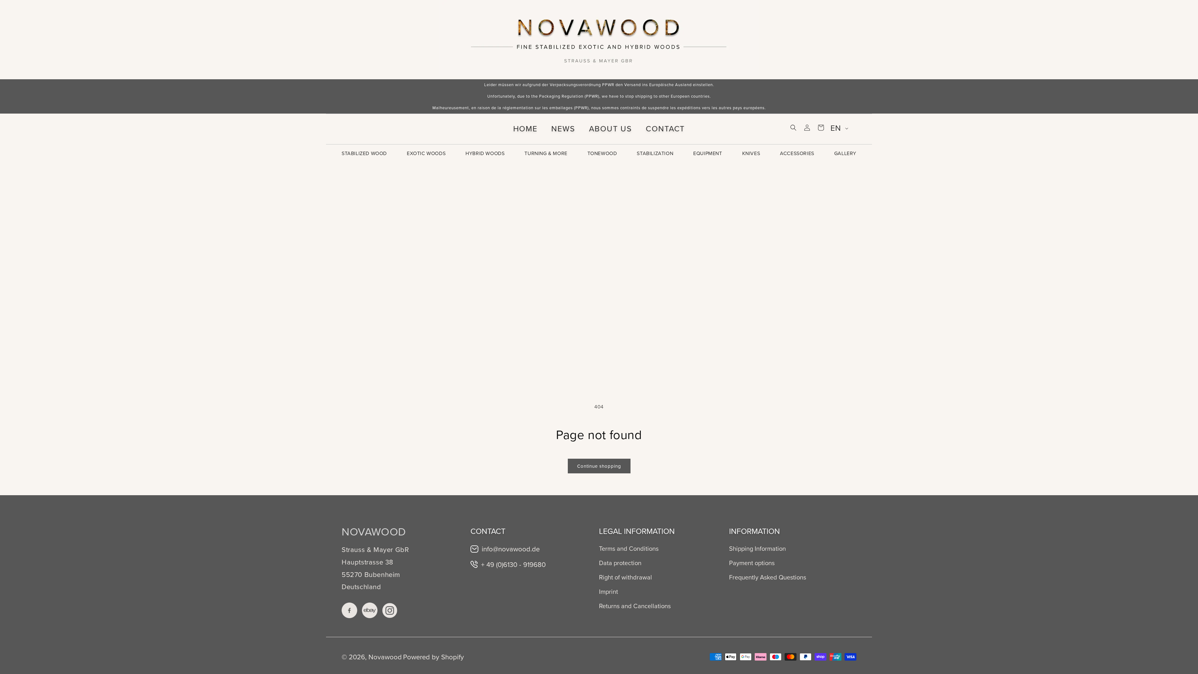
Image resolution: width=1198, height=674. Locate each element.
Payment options (752, 563)
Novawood (385, 657)
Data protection (620, 563)
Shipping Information (757, 548)
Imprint (608, 591)
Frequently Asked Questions (767, 577)
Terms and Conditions (629, 548)
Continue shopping (599, 466)
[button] (793, 127)
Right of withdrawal (625, 577)
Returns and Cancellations (635, 606)
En (835, 128)
